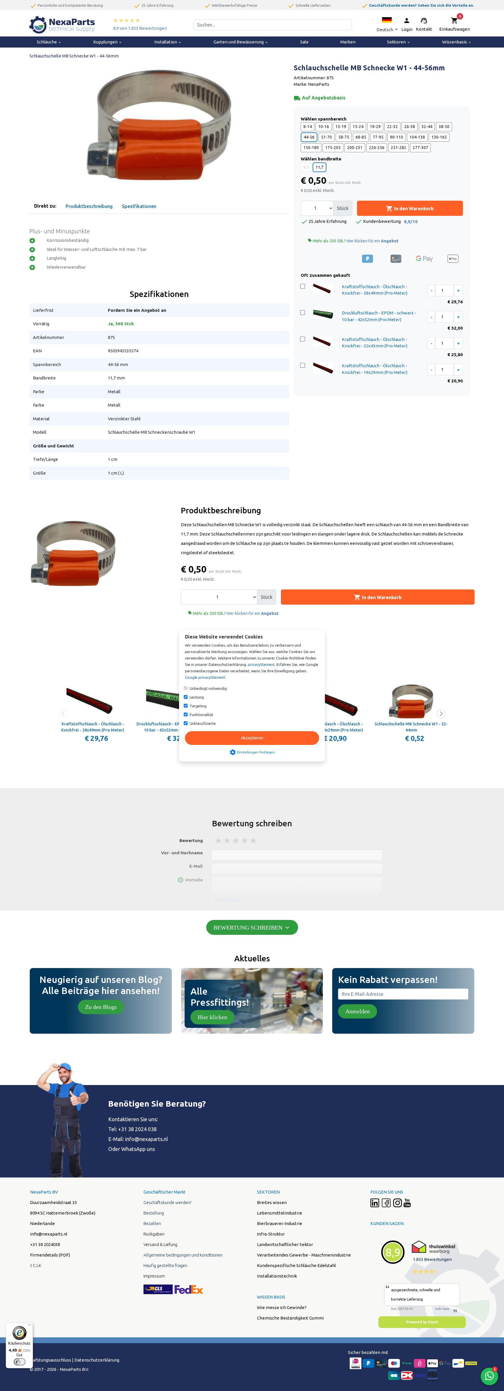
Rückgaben (154, 1233)
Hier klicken (212, 1017)
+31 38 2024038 (45, 1244)
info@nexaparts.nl (146, 1139)
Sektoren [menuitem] (398, 41)
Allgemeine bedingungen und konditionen (183, 1254)
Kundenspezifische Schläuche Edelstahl (296, 1265)
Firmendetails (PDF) (50, 1254)
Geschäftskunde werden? (167, 1202)
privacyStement (261, 664)
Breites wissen (272, 1202)
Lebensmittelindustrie (279, 1212)
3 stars (236, 840)
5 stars (253, 840)
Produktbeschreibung (89, 206)
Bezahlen (152, 1223)
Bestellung (154, 1212)
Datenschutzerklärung (96, 1359)
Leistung (197, 697)
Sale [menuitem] (304, 41)
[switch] (19, 1361)
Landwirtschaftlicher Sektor (285, 1244)
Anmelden (357, 1011)
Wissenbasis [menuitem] (457, 41)
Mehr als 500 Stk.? (353, 240)
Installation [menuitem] (168, 41)
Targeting (198, 706)
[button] (387, 24)
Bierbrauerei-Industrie (279, 1223)
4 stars (245, 840)
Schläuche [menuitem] (49, 41)
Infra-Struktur (271, 1233)
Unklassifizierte (203, 723)
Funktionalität (201, 715)
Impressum (154, 1275)
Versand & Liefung (160, 1244)
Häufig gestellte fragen (165, 1265)
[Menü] (29, 1326)
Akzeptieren (252, 738)
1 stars (218, 840)
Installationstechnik (277, 1275)
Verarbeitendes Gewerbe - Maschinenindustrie (304, 1254)
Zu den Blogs (101, 1007)
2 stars (227, 840)
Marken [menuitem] (348, 41)
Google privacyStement (205, 677)
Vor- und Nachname (182, 852)
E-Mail (196, 866)
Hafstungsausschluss (50, 1359)
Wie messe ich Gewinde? (282, 1307)
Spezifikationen (139, 206)
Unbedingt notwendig (208, 688)
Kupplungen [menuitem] (107, 41)
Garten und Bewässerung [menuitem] (241, 41)
